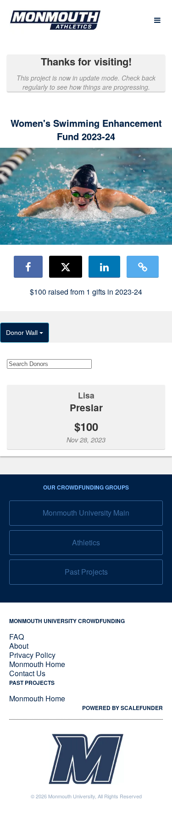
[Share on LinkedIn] (104, 267)
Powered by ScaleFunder (122, 708)
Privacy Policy (32, 655)
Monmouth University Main (86, 512)
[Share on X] (65, 267)
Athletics (86, 542)
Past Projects (86, 571)
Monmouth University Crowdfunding (67, 621)
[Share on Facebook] (28, 267)
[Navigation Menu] (157, 20)
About (18, 645)
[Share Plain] (143, 267)
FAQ (16, 636)
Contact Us (27, 673)
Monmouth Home (37, 664)
